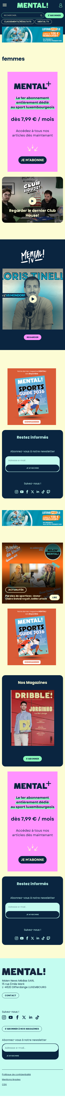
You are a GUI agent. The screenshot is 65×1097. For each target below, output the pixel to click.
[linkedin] (38, 491)
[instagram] (16, 491)
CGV (4, 1084)
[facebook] (27, 491)
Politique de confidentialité (16, 1074)
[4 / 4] (32, 718)
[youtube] (22, 491)
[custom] (43, 491)
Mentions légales (11, 1079)
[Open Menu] (4, 5)
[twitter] (32, 491)
